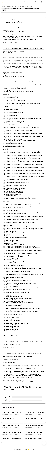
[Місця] (22, 2)
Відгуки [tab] (13, 14)
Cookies (25, 449)
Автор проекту (32, 449)
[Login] (35, 2)
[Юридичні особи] (25, 2)
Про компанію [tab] (5, 14)
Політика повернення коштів (17, 449)
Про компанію (16, 447)
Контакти (22, 447)
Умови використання (36, 447)
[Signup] (38, 2)
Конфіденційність (28, 447)
